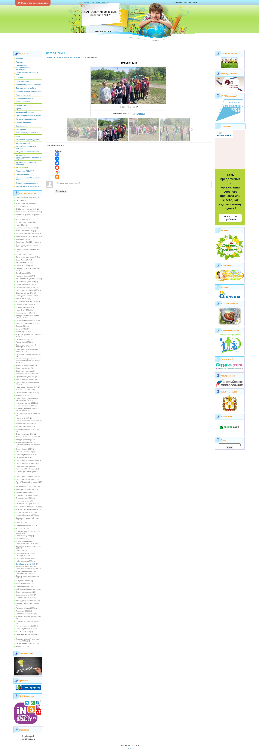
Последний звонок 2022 (25, 614)
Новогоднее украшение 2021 (27, 460)
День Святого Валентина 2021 (27, 506)
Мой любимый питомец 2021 (27, 589)
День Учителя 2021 (23, 583)
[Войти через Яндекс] (57, 167)
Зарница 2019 (21, 326)
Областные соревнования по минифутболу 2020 (27, 399)
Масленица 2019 (22, 332)
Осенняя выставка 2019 (25, 368)
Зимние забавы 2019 (24, 304)
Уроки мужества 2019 (24, 313)
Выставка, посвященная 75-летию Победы (26, 409)
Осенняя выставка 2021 (25, 586)
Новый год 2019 (22, 299)
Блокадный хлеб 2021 (24, 498)
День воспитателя (23, 254)
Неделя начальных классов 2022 (28, 634)
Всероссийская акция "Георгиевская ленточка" (25, 542)
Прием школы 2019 (23, 342)
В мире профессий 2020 (25, 406)
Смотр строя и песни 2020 (26, 393)
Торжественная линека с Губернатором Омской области (28, 443)
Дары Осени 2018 (23, 260)
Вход (103, 2)
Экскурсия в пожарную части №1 (29, 354)
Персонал (20, 200)
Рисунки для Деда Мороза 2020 (28, 472)
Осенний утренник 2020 (25, 455)
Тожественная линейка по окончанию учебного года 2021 (27, 567)
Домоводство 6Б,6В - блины (26, 487)
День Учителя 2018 (23, 263)
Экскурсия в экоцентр (24, 371)
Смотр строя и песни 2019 (26, 323)
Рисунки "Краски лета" (24, 426)
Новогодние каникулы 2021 (26, 479)
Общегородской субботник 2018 (28, 249)
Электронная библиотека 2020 (27, 421)
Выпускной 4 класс (23, 581)
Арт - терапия (21, 206)
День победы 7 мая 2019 (25, 222)
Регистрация (95, 2)
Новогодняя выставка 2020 (26, 463)
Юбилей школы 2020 (24, 452)
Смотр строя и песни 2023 (26, 644)
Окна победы (21, 539)
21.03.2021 (20, 523)
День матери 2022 (23, 631)
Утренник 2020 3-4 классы (26, 469)
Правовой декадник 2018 (25, 281)
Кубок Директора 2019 (24, 231)
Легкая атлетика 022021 (25, 512)
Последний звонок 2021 (25, 558)
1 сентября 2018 (22, 239)
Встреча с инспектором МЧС (27, 257)
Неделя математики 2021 (25, 489)
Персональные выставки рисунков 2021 (25, 554)
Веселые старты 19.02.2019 (26, 320)
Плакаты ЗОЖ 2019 (23, 339)
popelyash (140, 114)
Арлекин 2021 (21, 528)
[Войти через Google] (57, 172)
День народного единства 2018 (28, 279)
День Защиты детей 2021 (25, 564)
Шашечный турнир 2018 (25, 284)
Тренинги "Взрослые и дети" (26, 437)
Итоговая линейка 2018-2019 (27, 233)
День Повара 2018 (23, 273)
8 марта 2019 (21, 329)
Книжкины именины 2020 (25, 403)
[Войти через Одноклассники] (57, 177)
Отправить (61, 191)
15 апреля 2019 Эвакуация (26, 203)
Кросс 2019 (20, 225)
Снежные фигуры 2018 (24, 293)
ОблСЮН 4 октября (23, 265)
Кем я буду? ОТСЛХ (23, 310)
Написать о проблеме (230, 218)
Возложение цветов (23, 536)
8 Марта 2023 (21, 646)
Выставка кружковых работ (26, 228)
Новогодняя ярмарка (24, 466)
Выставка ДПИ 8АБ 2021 (25, 495)
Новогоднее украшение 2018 (27, 290)
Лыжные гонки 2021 (23, 492)
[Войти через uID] (57, 154)
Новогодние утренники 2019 (26, 387)
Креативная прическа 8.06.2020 (28, 429)
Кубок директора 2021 (24, 561)
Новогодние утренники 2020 (26, 476)
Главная (86, 2)
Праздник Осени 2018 (24, 276)
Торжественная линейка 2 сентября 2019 (26, 346)
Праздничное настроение (25, 287)
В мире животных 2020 (24, 434)
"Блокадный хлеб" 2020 (25, 390)
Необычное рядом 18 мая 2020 (28, 413)
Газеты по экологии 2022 (25, 626)
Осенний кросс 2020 (24, 449)
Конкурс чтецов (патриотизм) (27, 509)
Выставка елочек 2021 (24, 598)
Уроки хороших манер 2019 (26, 301)
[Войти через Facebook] (57, 163)
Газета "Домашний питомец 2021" (29, 482)
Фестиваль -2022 (22, 611)
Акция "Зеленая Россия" (25, 365)
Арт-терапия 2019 (23, 219)
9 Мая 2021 (20, 551)
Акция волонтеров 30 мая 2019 (28, 236)
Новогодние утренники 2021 (26, 600)
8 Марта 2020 (21, 395)
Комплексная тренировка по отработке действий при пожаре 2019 (28, 360)
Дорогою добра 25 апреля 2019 (28, 212)
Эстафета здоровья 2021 (25, 525)
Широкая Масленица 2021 (26, 515)
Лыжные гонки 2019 (23, 307)
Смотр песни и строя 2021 (26, 504)
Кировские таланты (23, 501)
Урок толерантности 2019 (25, 374)
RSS (108, 2)
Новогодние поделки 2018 (26, 296)
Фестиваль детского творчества (28, 215)
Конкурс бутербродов (24, 440)
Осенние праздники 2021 (25, 592)
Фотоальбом (58, 57)
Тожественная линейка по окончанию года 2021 (26, 572)
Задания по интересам (24, 424)
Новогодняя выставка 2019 (26, 379)
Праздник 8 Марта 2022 (25, 608)
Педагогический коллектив (26, 198)
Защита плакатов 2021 (24, 595)
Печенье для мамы (23, 457)
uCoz (129, 748)
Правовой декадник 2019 (25, 377)
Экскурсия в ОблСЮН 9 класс (27, 242)
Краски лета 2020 (22, 418)
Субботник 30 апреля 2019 (26, 209)
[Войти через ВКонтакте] (57, 158)
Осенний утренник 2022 (25, 629)
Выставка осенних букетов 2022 (28, 617)
